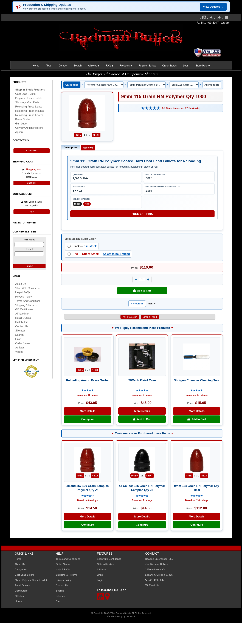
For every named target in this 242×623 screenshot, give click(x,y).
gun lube (21, 123)
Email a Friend (150, 317)
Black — (84, 246)
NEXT (96, 135)
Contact (63, 65)
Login (186, 65)
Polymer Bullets (147, 65)
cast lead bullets (25, 93)
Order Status (169, 65)
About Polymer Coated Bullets (31, 580)
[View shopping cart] (226, 18)
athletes (20, 347)
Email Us (154, 585)
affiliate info (22, 313)
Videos (19, 351)
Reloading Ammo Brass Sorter (87, 380)
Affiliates (101, 569)
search (19, 334)
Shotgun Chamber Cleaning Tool (197, 380)
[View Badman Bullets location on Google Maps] (107, 598)
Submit (29, 266)
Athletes (19, 596)
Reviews (88, 147)
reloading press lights (28, 106)
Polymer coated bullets (29, 98)
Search (78, 65)
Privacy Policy (23, 296)
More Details (87, 411)
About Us (20, 283)
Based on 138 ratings (196, 500)
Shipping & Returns (66, 574)
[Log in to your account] (211, 18)
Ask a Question (130, 317)
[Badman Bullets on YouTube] (204, 18)
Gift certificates (24, 309)
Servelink (130, 616)
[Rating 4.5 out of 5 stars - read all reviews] (196, 390)
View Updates (213, 6)
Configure (87, 419)
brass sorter (22, 119)
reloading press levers (29, 115)
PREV (78, 135)
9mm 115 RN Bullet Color (80, 238)
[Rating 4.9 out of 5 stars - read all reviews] (150, 108)
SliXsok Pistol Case (142, 380)
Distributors (21, 590)
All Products (211, 84)
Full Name (29, 239)
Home (36, 65)
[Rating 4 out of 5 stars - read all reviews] (87, 495)
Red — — (101, 253)
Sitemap (60, 596)
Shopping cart (33, 169)
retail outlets (23, 317)
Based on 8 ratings (87, 500)
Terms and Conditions (28, 300)
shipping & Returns (26, 305)
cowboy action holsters (29, 127)
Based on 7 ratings (142, 395)
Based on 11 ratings (87, 395)
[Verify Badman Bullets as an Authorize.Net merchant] (31, 376)
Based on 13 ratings (196, 395)
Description (71, 147)
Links (100, 574)
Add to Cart (143, 290)
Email (29, 249)
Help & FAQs (22, 292)
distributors (22, 322)
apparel (19, 131)
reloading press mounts (29, 110)
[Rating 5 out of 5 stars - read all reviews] (87, 390)
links (18, 338)
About (49, 65)
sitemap (20, 330)
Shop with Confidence (28, 288)
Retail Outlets (22, 585)
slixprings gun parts (27, 102)
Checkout (31, 183)
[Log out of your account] (219, 18)
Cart (58, 601)
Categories (71, 84)
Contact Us (31, 151)
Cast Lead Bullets (24, 574)
